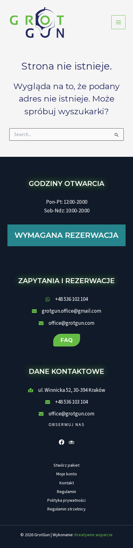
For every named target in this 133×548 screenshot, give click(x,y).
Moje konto (66, 474)
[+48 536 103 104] (66, 402)
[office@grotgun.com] (66, 323)
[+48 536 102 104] (66, 299)
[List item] (61, 442)
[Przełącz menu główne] (118, 22)
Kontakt (66, 483)
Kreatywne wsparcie (94, 535)
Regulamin (66, 492)
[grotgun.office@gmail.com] (66, 311)
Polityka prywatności (66, 500)
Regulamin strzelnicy (66, 509)
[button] (66, 340)
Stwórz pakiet (66, 465)
